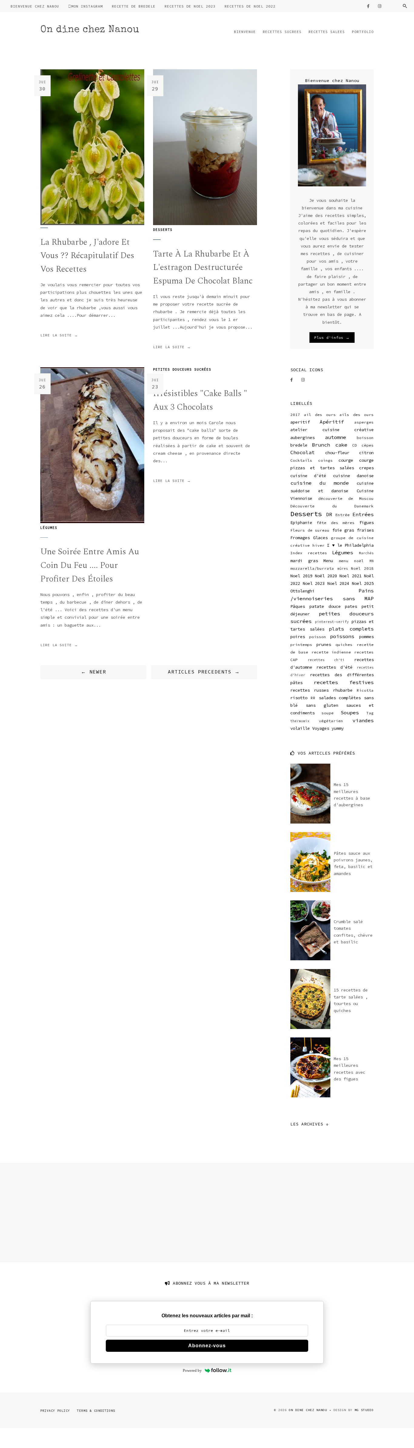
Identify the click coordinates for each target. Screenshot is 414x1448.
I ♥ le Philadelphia (350, 545)
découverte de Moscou (346, 498)
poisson (317, 636)
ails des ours (356, 414)
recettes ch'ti (326, 660)
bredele (298, 445)
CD (354, 445)
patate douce (325, 606)
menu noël (351, 561)
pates (351, 606)
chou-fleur (337, 452)
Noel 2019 (301, 575)
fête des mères (336, 522)
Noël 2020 (326, 575)
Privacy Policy (55, 1411)
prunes (323, 644)
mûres (342, 568)
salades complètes (340, 697)
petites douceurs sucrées (182, 369)
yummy (338, 728)
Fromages (300, 537)
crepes (366, 467)
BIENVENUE (245, 31)
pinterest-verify (332, 622)
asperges (364, 422)
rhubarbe (342, 690)
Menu (328, 560)
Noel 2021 (350, 575)
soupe (328, 713)
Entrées (363, 514)
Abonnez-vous (207, 1345)
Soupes (350, 712)
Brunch (321, 444)
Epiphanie (301, 522)
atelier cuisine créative (332, 429)
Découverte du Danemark (332, 506)
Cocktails (301, 460)
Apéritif (332, 421)
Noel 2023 (314, 583)
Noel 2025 (363, 583)
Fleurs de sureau (309, 530)
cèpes (368, 445)
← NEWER (93, 672)
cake (341, 444)
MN (371, 561)
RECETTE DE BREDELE (133, 6)
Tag (370, 713)
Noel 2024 (338, 583)
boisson (365, 437)
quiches (344, 644)
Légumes (48, 528)
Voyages (320, 728)
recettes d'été (334, 667)
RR (313, 698)
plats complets (351, 628)
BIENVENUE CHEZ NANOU (35, 6)
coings (325, 460)
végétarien (331, 721)
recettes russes (309, 690)
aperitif (300, 422)
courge (346, 460)
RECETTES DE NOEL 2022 (250, 6)
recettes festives (344, 682)
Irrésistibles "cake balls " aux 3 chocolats (200, 400)
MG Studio (364, 1410)
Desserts (162, 230)
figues (366, 522)
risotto (298, 697)
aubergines (302, 437)
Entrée (342, 515)
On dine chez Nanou (89, 30)
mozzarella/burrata (312, 568)
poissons (342, 636)
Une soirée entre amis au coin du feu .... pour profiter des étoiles (89, 565)
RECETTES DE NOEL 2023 (190, 6)
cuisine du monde (319, 483)
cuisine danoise (353, 475)
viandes (363, 720)
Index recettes (308, 553)
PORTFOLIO (363, 31)
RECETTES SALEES (327, 31)
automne (335, 437)
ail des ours (320, 414)
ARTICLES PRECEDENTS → (204, 672)
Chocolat (302, 452)
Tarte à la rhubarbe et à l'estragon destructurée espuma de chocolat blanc (203, 267)
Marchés (366, 553)
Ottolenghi (302, 591)
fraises (365, 530)
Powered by (192, 1370)
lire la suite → (59, 335)
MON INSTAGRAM (87, 6)
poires (297, 636)
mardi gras (304, 560)
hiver (318, 545)
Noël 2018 (362, 568)
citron (366, 452)
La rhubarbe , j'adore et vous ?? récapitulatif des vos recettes (87, 256)
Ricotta (365, 690)
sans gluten (322, 705)
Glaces (320, 537)
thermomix (299, 721)
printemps (301, 644)
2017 (295, 414)
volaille (300, 728)
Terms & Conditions (96, 1411)
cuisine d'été (308, 475)
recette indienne (331, 652)
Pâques (297, 606)
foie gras (343, 530)
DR (329, 514)
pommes (366, 636)
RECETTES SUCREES (282, 31)
